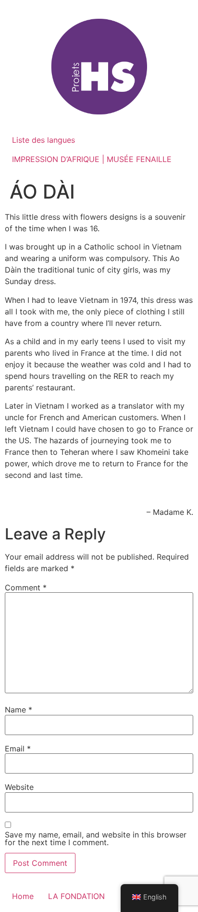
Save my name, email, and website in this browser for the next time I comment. (95, 838)
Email (18, 748)
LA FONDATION (76, 896)
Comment (26, 587)
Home (23, 896)
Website (19, 787)
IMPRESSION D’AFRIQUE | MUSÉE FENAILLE (92, 159)
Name (18, 709)
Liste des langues (43, 140)
